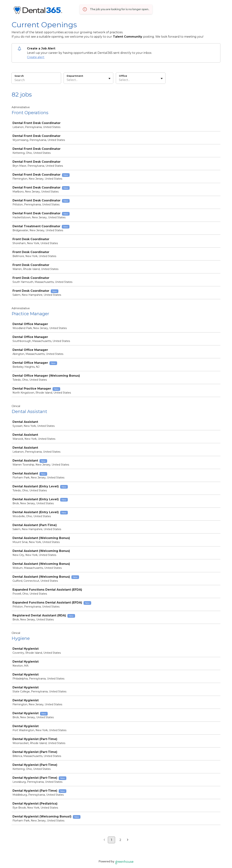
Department (75, 75)
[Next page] (127, 840)
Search (19, 75)
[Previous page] (104, 840)
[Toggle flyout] (109, 78)
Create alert (35, 57)
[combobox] (119, 80)
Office (123, 75)
